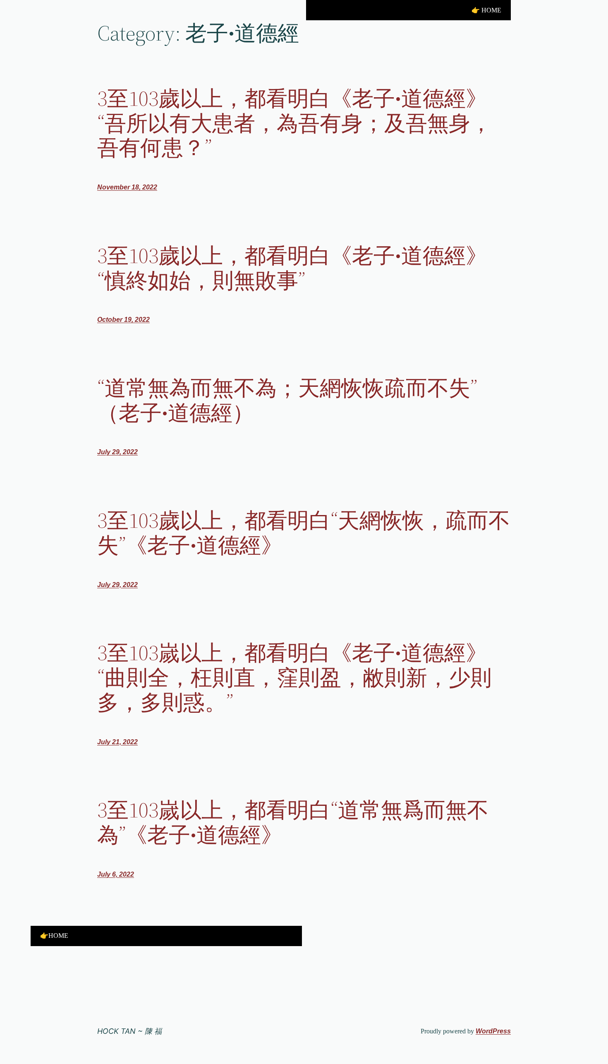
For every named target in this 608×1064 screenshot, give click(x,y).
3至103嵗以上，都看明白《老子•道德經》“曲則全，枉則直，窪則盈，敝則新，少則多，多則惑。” (294, 677)
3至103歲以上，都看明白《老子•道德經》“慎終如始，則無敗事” (292, 268)
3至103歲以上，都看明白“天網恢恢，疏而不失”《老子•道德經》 (303, 533)
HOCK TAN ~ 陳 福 (129, 1031)
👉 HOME (486, 10)
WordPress (493, 1031)
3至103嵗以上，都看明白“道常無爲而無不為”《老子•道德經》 (292, 822)
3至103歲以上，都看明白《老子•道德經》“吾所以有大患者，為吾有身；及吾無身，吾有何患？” (294, 123)
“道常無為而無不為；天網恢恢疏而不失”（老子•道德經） (287, 400)
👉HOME (54, 935)
